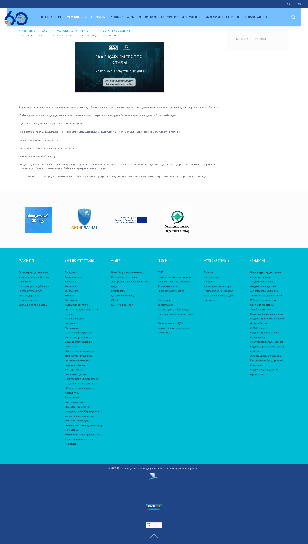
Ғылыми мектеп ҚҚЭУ (170, 323)
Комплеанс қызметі (76, 374)
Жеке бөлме (259, 323)
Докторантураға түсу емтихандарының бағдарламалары (30, 295)
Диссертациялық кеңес (171, 290)
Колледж (70, 323)
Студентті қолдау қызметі (268, 341)
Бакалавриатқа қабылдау (33, 272)
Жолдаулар (71, 327)
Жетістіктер (71, 286)
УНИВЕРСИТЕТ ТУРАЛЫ (88, 17)
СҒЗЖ (161, 295)
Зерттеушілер (165, 304)
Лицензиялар (72, 397)
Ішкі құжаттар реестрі (77, 406)
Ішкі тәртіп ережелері (77, 360)
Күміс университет (122, 304)
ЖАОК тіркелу (258, 327)
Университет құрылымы (79, 355)
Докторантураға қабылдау (34, 286)
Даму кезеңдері (74, 276)
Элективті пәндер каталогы (266, 295)
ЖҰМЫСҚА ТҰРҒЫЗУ (163, 17)
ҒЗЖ (160, 272)
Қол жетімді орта (74, 402)
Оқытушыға (71, 290)
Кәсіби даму (118, 290)
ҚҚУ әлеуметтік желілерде (80, 351)
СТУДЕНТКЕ (193, 17)
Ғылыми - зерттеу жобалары (174, 281)
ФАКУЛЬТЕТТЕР (221, 17)
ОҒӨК (114, 300)
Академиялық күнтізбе (263, 286)
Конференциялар (168, 286)
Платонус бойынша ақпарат (266, 314)
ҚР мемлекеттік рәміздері (79, 388)
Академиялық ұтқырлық (264, 290)
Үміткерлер (164, 300)
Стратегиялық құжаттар (78, 332)
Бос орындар (211, 276)
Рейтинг (69, 295)
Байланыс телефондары (33, 304)
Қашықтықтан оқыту (122, 295)
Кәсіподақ (70, 443)
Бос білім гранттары (262, 304)
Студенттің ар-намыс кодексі (267, 318)
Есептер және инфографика (81, 378)
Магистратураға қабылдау (34, 276)
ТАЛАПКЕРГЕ (54, 17)
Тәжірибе (209, 281)
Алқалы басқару (74, 318)
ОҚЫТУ (117, 17)
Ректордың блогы (75, 364)
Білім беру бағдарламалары (127, 272)
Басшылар (71, 281)
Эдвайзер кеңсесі (260, 309)
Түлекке (208, 272)
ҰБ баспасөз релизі (250, 39)
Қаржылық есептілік (76, 304)
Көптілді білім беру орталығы (267, 360)
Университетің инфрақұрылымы (83, 434)
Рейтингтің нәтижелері (263, 300)
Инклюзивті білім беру (124, 276)
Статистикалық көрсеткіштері (174, 276)
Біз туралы (71, 272)
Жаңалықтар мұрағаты (78, 337)
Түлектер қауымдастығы (79, 439)
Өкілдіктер (71, 300)
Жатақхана (256, 364)
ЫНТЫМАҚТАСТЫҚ (253, 17)
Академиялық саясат (262, 281)
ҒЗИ (160, 318)
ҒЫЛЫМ (135, 17)
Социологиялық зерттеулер (81, 383)
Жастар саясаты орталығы (265, 355)
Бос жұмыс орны (74, 369)
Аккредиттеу (72, 392)
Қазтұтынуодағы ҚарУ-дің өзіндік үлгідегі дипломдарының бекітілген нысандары (84, 416)
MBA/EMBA (25, 281)
